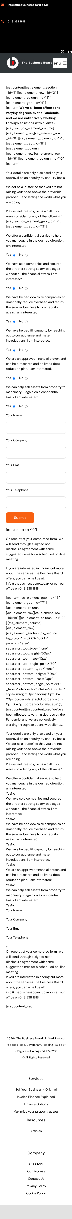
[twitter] (62, 51)
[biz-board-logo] (29, 58)
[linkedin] (70, 51)
